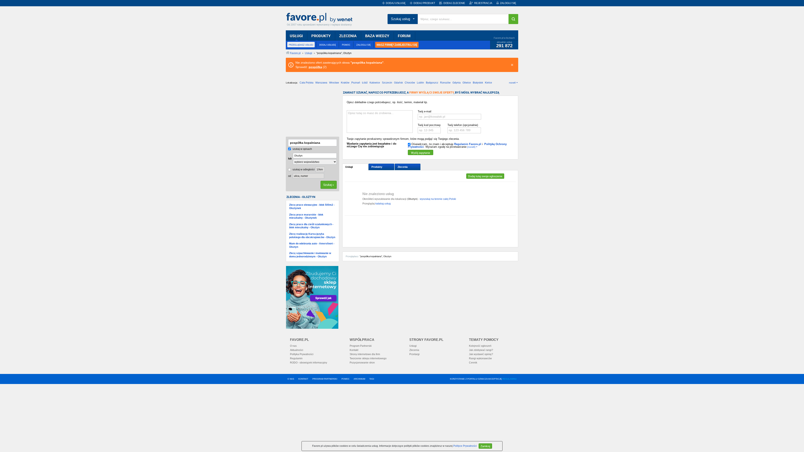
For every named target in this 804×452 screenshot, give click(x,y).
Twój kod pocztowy (429, 125)
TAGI (371, 379)
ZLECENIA (348, 35)
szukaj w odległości (303, 169)
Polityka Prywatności (301, 354)
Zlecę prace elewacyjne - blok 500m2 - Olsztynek (312, 206)
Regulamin (296, 358)
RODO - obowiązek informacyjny (308, 362)
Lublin (420, 82)
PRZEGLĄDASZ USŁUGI (301, 44)
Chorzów (410, 82)
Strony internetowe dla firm (365, 354)
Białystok (478, 82)
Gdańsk (398, 82)
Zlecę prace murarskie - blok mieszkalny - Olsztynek (306, 216)
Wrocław (334, 82)
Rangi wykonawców (480, 358)
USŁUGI (296, 35)
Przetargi (414, 354)
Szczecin (387, 82)
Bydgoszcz (432, 82)
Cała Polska (306, 82)
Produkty (376, 167)
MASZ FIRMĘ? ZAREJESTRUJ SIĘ (397, 45)
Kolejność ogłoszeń (480, 345)
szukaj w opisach (302, 149)
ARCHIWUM (359, 379)
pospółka (315, 67)
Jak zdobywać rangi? (481, 350)
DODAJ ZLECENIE (454, 3)
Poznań (355, 82)
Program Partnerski (361, 345)
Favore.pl (320, 18)
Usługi (349, 167)
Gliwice (467, 82)
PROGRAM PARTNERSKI (324, 379)
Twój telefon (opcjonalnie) (462, 125)
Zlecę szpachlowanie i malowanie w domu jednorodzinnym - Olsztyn (310, 255)
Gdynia (456, 82)
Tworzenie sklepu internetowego (368, 358)
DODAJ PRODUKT (424, 3)
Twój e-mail (424, 111)
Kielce (488, 82)
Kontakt (354, 350)
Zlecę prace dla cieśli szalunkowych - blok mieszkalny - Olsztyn (311, 226)
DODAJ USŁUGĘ (396, 3)
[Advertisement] (307, 112)
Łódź (365, 82)
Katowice (375, 82)
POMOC (346, 44)
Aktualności (296, 350)
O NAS (290, 379)
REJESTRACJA (483, 3)
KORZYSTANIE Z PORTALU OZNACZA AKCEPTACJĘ (483, 379)
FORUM (404, 35)
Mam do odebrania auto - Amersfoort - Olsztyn (311, 245)
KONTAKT (303, 379)
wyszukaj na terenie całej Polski (438, 199)
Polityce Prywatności (465, 445)
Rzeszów (445, 82)
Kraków (345, 82)
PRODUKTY (321, 35)
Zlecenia (403, 167)
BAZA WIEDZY (377, 35)
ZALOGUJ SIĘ (508, 3)
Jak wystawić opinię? (481, 354)
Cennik (473, 362)
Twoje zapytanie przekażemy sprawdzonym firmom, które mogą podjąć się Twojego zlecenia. (403, 138)
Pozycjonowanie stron (362, 362)
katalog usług (383, 203)
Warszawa (321, 82)
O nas (293, 345)
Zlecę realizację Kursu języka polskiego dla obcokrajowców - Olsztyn (312, 235)
